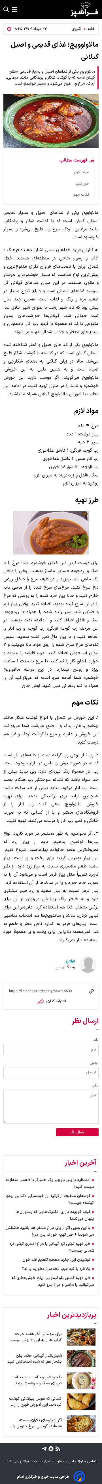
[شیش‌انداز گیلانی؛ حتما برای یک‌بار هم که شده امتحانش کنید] (81, 1358)
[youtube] (50, 1448)
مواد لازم (81, 172)
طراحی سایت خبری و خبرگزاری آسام (43, 1476)
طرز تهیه (82, 184)
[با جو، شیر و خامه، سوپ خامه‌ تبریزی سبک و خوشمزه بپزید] (81, 1380)
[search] (6, 9)
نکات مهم (81, 195)
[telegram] (44, 1448)
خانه (91, 29)
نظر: (95, 1085)
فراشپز (70, 961)
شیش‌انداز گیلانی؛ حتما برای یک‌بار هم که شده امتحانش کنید (34, 1359)
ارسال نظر (77, 1132)
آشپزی (76, 29)
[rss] (57, 1448)
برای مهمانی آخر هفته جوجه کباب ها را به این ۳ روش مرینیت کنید (35, 1337)
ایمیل (94, 1063)
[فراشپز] (84, 9)
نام (96, 1040)
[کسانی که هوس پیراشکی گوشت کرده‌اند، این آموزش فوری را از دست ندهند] (81, 1402)
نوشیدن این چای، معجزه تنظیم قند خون (56, 1260)
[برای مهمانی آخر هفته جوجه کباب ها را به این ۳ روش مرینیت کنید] (81, 1337)
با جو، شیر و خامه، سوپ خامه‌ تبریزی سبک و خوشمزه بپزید (37, 1380)
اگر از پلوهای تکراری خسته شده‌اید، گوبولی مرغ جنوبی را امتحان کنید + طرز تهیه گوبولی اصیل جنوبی (35, 1423)
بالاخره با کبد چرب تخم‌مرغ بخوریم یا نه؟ (56, 1269)
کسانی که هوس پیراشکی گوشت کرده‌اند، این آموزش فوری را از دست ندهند (35, 1402)
